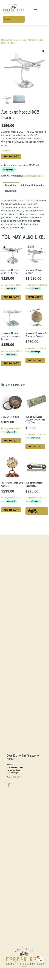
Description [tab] (11, 185)
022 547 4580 (19, 777)
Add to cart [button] (11, 297)
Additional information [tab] (32, 185)
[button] (35, 9)
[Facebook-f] (9, 785)
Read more (34, 297)
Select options (33, 511)
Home (4, 40)
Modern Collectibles (17, 40)
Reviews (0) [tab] (11, 191)
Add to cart (11, 156)
